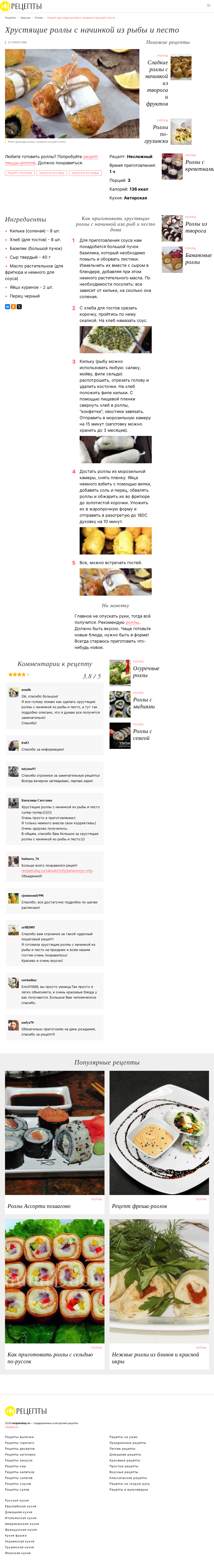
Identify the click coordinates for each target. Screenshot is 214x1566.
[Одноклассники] (13, 306)
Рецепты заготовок (20, 1454)
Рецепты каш (15, 1466)
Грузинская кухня (19, 1547)
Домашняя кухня (18, 1512)
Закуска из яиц (51, 173)
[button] (208, 5)
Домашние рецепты (125, 1454)
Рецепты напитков (19, 1472)
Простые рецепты (124, 1466)
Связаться (11, 1427)
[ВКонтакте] (7, 306)
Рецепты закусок (19, 1460)
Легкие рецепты (123, 1448)
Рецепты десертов (20, 1448)
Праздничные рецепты (128, 1442)
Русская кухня (17, 1500)
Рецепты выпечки (19, 1437)
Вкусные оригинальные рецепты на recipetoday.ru (26, 1411)
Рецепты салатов (19, 1478)
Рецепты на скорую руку (130, 1483)
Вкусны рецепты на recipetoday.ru (21, 6)
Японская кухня (18, 1553)
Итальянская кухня (21, 1518)
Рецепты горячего (19, 1442)
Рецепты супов (17, 1489)
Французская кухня (21, 1529)
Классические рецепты (128, 1478)
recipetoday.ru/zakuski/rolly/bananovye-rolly (57, 870)
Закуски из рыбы (85, 173)
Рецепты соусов (18, 1483)
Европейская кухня (20, 1506)
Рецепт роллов (20, 173)
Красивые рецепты (125, 1460)
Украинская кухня (19, 1541)
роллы (132, 622)
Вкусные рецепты (124, 1472)
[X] (19, 306)
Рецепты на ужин (124, 1437)
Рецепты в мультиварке (129, 1489)
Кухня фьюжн (16, 1535)
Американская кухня (22, 1523)
